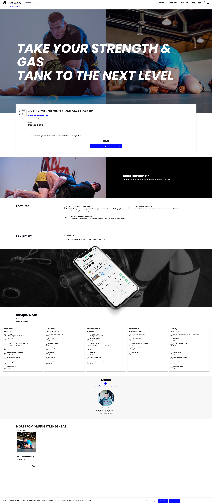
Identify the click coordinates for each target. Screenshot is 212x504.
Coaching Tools (171, 3)
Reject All (163, 501)
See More (30, 449)
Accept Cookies (174, 501)
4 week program (30, 465)
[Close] (209, 501)
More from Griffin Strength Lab (106, 386)
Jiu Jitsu (17, 6)
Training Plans (184, 3)
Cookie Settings (150, 501)
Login (199, 3)
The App (161, 3)
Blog (193, 3)
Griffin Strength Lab (38, 115)
